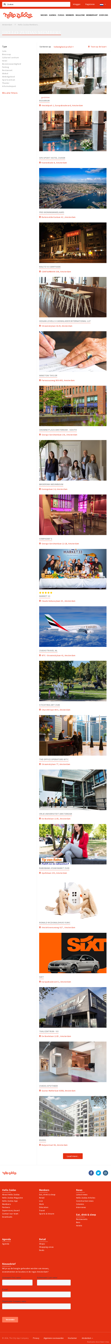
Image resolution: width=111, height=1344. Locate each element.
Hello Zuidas (9, 1190)
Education (43, 1207)
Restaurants (81, 1219)
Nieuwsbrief (9, 1263)
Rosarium (44, 100)
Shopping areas (46, 1247)
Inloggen (76, 4)
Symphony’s (45, 538)
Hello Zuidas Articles (85, 1197)
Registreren (90, 4)
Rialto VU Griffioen (49, 266)
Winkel (5, 73)
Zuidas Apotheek (48, 1085)
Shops (42, 1243)
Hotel (4, 60)
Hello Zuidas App (10, 1201)
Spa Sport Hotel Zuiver (52, 157)
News (79, 1190)
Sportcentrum (8, 80)
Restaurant (7, 70)
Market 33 (44, 596)
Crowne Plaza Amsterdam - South (58, 429)
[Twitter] (98, 1173)
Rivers (42, 1140)
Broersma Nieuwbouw (51, 484)
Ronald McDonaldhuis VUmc (54, 922)
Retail (42, 1197)
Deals (41, 1250)
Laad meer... (73, 1156)
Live (41, 1201)
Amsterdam (87, 1338)
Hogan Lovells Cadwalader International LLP (65, 321)
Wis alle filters (10, 92)
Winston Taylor (48, 375)
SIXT (41, 977)
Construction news (85, 1201)
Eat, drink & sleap (47, 1194)
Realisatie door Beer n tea (98, 1342)
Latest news (81, 1194)
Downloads (7, 1217)
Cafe (4, 51)
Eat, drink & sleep (86, 1214)
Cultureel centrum (10, 57)
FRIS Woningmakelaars (51, 212)
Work (41, 1204)
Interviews (81, 1207)
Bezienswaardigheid (11, 64)
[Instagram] (105, 1173)
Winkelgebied (8, 76)
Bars (78, 1222)
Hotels (79, 1225)
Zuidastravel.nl (48, 650)
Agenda (6, 1239)
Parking (5, 67)
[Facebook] (91, 1173)
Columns (80, 1204)
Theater (5, 83)
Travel (42, 1210)
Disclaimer (72, 1338)
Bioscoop (6, 54)
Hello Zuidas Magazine (12, 1197)
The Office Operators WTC (54, 759)
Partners (6, 1207)
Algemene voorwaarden (54, 1338)
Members (6, 1204)
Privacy (36, 1338)
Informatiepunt (9, 86)
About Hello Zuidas (11, 1194)
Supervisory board (11, 1210)
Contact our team (10, 1213)
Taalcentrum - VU (49, 1031)
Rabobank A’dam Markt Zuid (54, 868)
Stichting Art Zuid (49, 705)
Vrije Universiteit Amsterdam (55, 813)
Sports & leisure (46, 1213)
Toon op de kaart (98, 46)
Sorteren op (45, 46)
